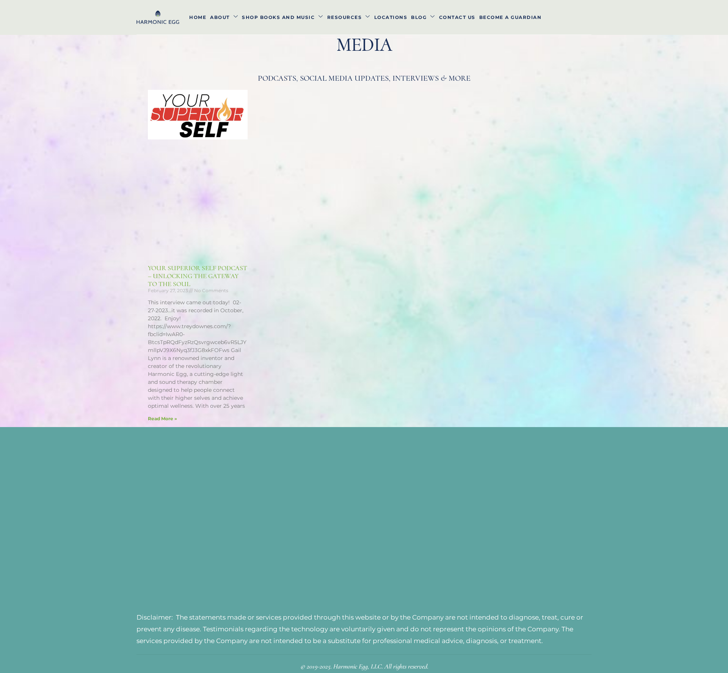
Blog (419, 17)
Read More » (162, 418)
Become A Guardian (510, 17)
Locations (391, 17)
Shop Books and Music (278, 17)
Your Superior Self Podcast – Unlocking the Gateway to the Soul (197, 276)
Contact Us (457, 17)
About (220, 17)
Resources (344, 17)
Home (197, 17)
